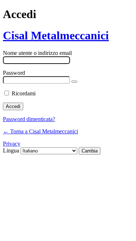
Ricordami (24, 93)
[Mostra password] (74, 82)
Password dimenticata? (29, 119)
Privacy (11, 144)
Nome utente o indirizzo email (37, 53)
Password (14, 73)
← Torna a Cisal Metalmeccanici (40, 131)
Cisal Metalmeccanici (56, 35)
